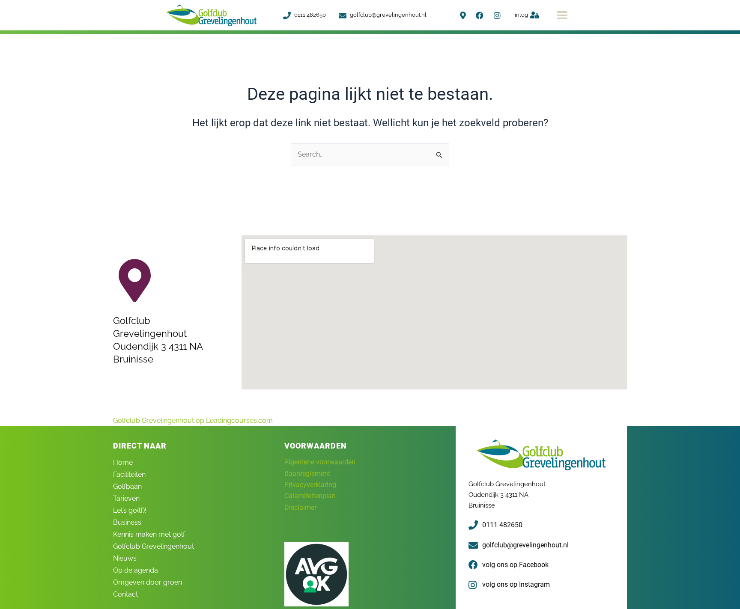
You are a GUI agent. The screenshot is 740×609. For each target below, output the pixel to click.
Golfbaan (127, 486)
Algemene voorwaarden (319, 462)
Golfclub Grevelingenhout (153, 546)
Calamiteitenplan (310, 496)
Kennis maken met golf (149, 534)
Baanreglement (307, 473)
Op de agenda (135, 570)
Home (123, 462)
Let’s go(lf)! (129, 510)
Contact (125, 594)
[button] (562, 15)
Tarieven (126, 498)
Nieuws (125, 558)
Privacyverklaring (310, 485)
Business (127, 522)
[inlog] (534, 15)
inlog (521, 15)
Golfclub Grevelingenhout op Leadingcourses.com (193, 420)
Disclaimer (300, 507)
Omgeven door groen (147, 582)
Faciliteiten (129, 474)
